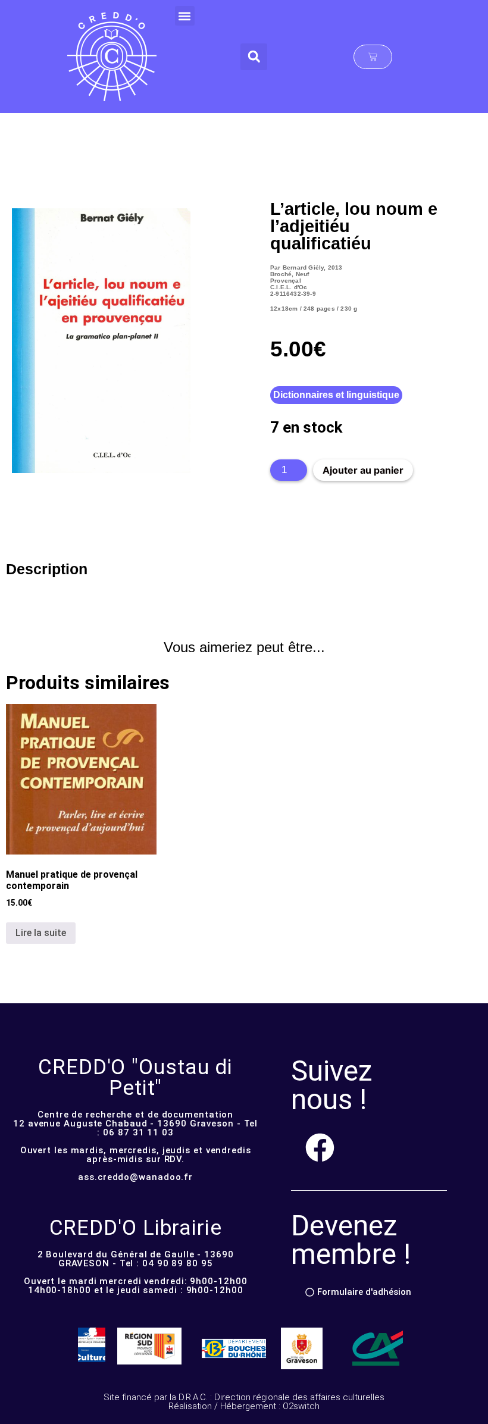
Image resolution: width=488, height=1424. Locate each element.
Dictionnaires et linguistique (336, 395)
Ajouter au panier (363, 470)
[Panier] (373, 57)
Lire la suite (40, 932)
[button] (185, 16)
